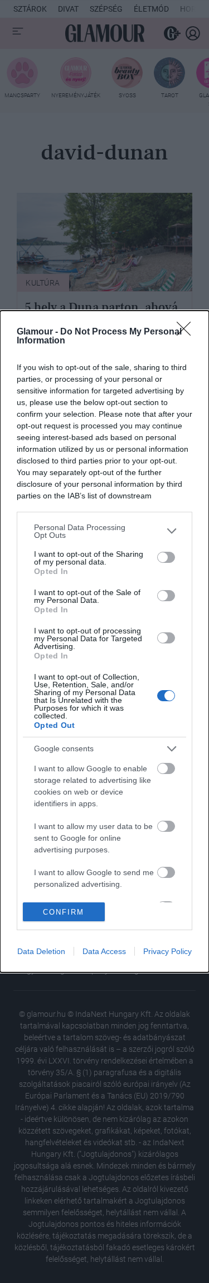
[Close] (187, 332)
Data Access (104, 951)
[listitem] (104, 531)
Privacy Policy (167, 951)
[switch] (166, 557)
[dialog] (104, 642)
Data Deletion (41, 951)
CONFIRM (63, 912)
